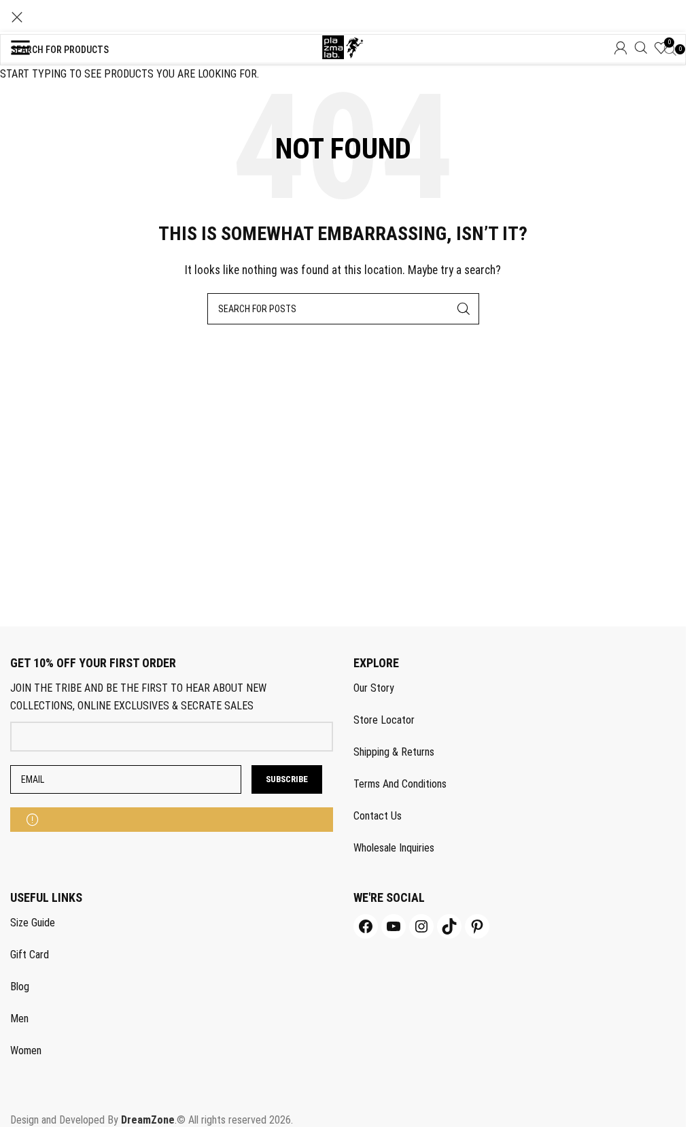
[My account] (620, 47)
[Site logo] (343, 46)
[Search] (641, 47)
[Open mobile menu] (20, 47)
